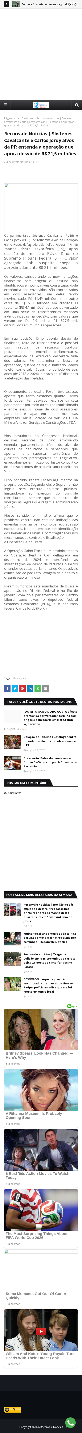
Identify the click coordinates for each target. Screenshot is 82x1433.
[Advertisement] (41, 54)
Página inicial (12, 118)
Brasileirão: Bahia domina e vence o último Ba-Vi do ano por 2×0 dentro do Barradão (50, 762)
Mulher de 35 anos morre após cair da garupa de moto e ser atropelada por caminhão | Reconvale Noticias (50, 938)
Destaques (28, 118)
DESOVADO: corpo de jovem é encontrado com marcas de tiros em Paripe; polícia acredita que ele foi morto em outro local (49, 985)
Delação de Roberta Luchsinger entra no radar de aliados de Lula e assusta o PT (50, 741)
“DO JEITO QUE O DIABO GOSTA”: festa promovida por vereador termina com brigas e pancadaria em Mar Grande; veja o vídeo (50, 718)
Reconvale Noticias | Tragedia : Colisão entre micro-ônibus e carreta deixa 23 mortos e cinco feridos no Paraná (49, 960)
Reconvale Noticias (18, 162)
